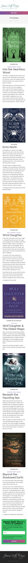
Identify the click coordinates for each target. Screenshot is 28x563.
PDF (16, 323)
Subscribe (14, 541)
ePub (12, 323)
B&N (14, 66)
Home (10, 20)
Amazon (19, 66)
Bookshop (10, 66)
